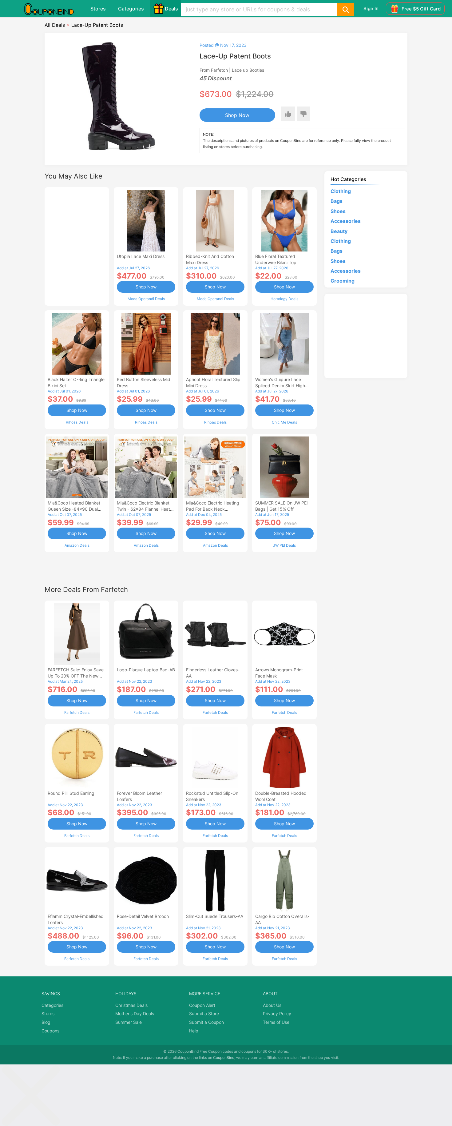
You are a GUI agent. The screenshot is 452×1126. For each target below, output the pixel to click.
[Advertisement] (77, 245)
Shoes (338, 211)
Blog (46, 1022)
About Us (272, 1005)
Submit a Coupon (206, 1022)
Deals (171, 9)
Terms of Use (276, 1022)
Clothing (341, 191)
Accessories (346, 221)
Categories (131, 9)
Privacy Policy (277, 1013)
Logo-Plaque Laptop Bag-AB (146, 669)
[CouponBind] (53, 8)
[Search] (345, 9)
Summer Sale (128, 1022)
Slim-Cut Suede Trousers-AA (214, 916)
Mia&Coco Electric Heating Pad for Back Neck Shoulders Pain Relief (212, 509)
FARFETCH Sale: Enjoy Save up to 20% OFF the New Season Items (76, 676)
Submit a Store (204, 1013)
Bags (337, 201)
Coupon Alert (202, 1005)
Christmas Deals (131, 1005)
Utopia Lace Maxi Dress (141, 256)
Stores (98, 9)
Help (193, 1030)
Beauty (339, 231)
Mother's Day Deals (134, 1013)
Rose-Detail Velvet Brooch (143, 916)
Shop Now (237, 115)
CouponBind (223, 1057)
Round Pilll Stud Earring (71, 793)
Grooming (343, 281)
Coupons (50, 1030)
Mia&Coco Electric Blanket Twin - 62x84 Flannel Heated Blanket (146, 509)
